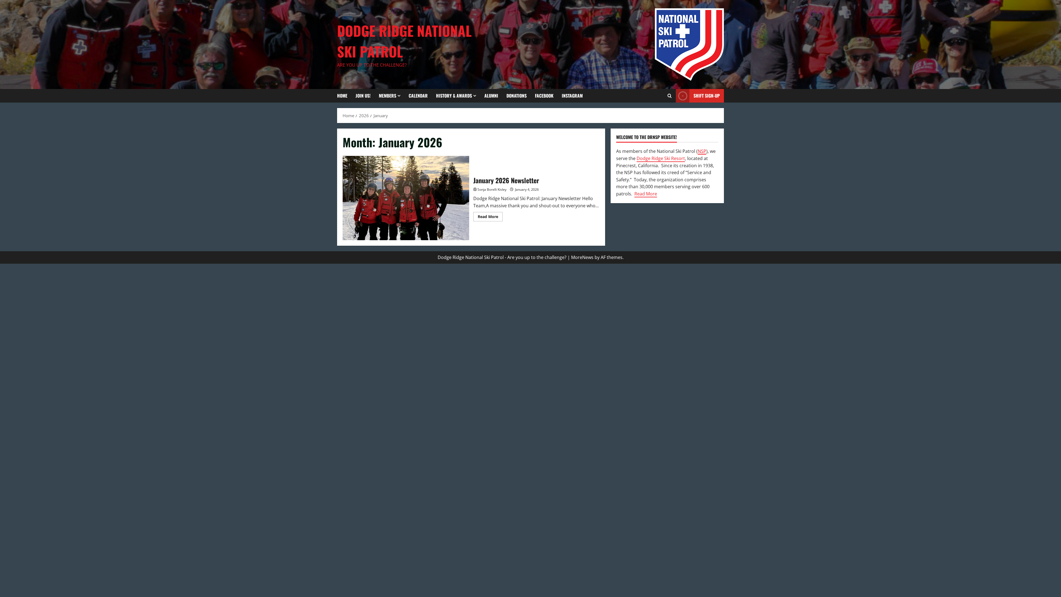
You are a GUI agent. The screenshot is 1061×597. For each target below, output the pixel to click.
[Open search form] (670, 95)
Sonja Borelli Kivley (491, 189)
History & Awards (454, 95)
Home (342, 95)
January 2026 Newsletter (406, 198)
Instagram (572, 95)
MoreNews (582, 257)
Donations (516, 95)
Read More (490, 217)
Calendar (418, 95)
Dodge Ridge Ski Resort (661, 158)
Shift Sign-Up (707, 95)
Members (387, 95)
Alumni (491, 95)
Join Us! (363, 95)
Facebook (544, 95)
